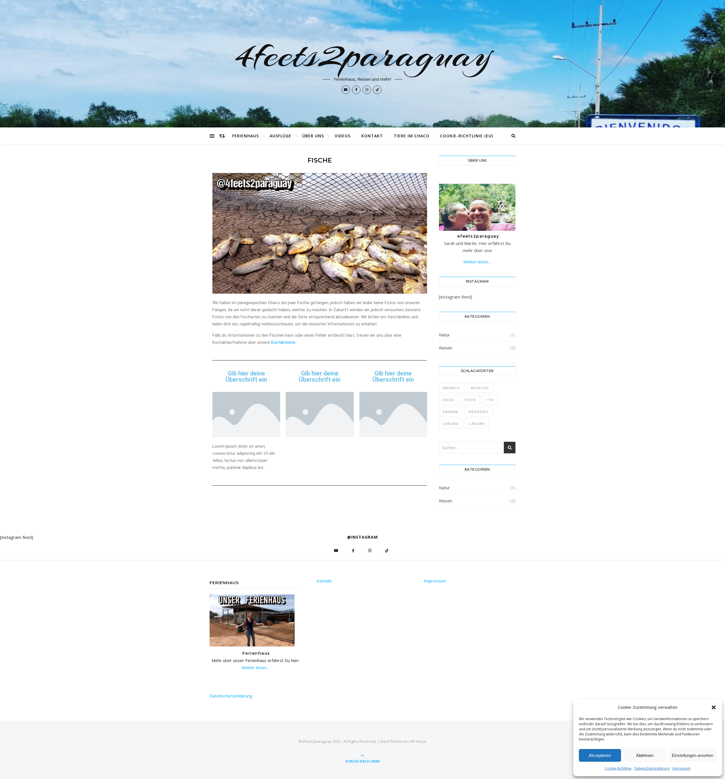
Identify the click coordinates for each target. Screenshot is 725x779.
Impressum (681, 768)
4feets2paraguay (362, 54)
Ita (490, 400)
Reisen (445, 348)
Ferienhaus (245, 135)
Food (470, 400)
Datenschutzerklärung (651, 768)
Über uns (313, 135)
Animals (451, 388)
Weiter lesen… (477, 261)
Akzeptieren (600, 755)
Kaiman (450, 411)
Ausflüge (280, 135)
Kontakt (372, 135)
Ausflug (480, 388)
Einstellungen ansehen (692, 755)
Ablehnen (644, 755)
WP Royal (418, 741)
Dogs (448, 400)
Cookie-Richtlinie (618, 768)
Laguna (451, 423)
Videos (343, 135)
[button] (714, 707)
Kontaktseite (283, 342)
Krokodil (479, 411)
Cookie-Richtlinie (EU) (466, 135)
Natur (444, 335)
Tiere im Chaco (411, 135)
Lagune (477, 423)
